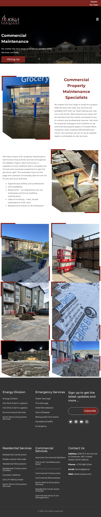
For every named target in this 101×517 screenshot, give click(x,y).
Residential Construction (15, 454)
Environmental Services (14, 412)
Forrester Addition (12, 475)
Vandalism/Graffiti (44, 421)
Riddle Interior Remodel (14, 459)
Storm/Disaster (42, 412)
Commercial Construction (48, 473)
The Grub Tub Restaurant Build (47, 463)
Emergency (41, 426)
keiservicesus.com (82, 474)
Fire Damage (41, 403)
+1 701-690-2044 (84, 464)
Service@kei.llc (82, 469)
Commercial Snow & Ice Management (47, 496)
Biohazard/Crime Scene (47, 417)
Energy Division (10, 398)
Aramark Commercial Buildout (50, 457)
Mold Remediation (44, 407)
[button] (97, 19)
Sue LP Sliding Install (13, 479)
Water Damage (42, 398)
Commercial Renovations (47, 478)
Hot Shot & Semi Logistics (15, 403)
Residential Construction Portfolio (15, 469)
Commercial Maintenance (48, 468)
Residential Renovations (14, 464)
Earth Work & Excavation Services (15, 418)
